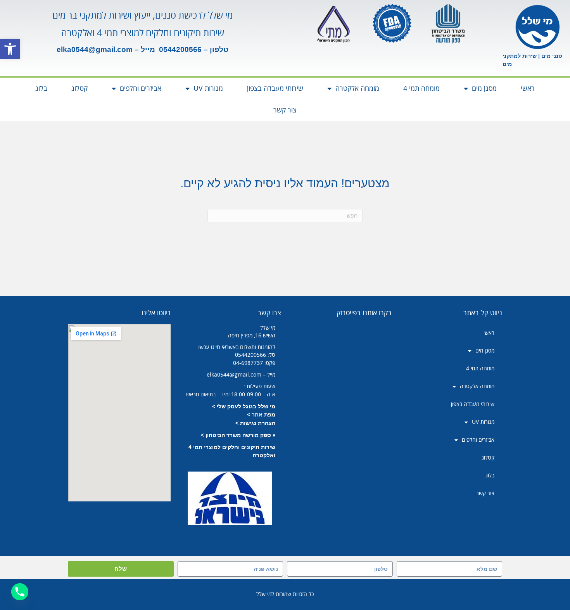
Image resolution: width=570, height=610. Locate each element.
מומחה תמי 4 (421, 88)
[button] (10, 49)
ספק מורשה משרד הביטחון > (236, 435)
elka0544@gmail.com (95, 49)
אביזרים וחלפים (140, 88)
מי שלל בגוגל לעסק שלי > (243, 406)
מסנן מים (484, 88)
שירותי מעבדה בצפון (275, 88)
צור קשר (285, 110)
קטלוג (79, 88)
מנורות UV (208, 88)
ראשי (528, 88)
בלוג (41, 88)
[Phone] (19, 591)
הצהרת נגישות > (255, 423)
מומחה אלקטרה (357, 88)
